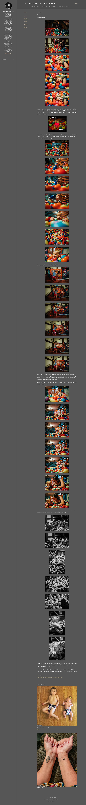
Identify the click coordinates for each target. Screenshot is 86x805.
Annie (25, 16)
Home (30, 6)
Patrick (25, 24)
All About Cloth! (43, 727)
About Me (34, 6)
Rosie (25, 27)
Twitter (63, 6)
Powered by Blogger (52, 797)
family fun (26, 22)
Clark (53, 6)
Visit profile (8, 53)
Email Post (42, 675)
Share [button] (25, 12)
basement (26, 19)
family (25, 21)
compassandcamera (54, 799)
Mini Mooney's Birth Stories (44, 6)
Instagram (58, 6)
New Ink (40, 788)
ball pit (25, 18)
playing (25, 25)
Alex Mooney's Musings (42, 3)
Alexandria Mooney (8, 11)
